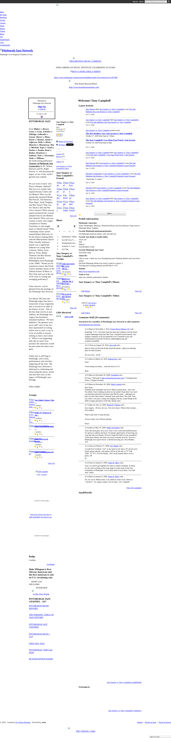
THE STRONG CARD (85, 731)
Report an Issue (150, 722)
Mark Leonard (116, 384)
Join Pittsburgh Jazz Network (89, 325)
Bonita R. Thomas (113, 405)
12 (70, 274)
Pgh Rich (89, 174)
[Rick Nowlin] (72, 209)
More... (110, 213)
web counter (42, 474)
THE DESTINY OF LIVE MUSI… (68, 266)
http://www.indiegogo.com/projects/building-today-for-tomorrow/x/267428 (85, 77)
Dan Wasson (90, 109)
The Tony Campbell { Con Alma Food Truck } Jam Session (110, 140)
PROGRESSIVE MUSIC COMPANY (85, 61)
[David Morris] (72, 191)
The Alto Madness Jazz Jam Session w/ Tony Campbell (110, 122)
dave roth (112, 345)
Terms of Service (165, 722)
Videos (58, 162)
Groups (59, 154)
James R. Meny (113, 463)
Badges (140, 722)
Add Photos (85, 291)
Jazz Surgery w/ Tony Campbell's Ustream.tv (124, 711)
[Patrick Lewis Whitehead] (66, 191)
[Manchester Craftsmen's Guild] (29, 390)
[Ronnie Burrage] (59, 184)
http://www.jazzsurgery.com (89, 271)
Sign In (141, 1)
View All (51, 463)
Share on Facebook (66, 142)
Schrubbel (114, 375)
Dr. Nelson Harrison (22, 722)
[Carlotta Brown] (66, 203)
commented (97, 174)
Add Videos (85, 313)
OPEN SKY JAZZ (37, 643)
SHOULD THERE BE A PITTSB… (67, 281)
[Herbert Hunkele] (66, 184)
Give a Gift (69, 317)
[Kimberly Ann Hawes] (72, 203)
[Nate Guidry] (66, 209)
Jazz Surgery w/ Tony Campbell (97, 120)
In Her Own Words (41, 594)
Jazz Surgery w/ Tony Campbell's (112, 109)
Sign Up (135, 1)
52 (65, 289)
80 (65, 274)
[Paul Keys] (72, 184)
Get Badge (51, 564)
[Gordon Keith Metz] (59, 197)
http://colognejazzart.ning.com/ (113, 378)
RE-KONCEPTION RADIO (41, 659)
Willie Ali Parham (113, 428)
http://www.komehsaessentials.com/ (84, 87)
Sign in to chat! (154, 736)
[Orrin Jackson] (59, 209)
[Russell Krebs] (59, 191)
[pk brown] (66, 197)
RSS (80, 215)
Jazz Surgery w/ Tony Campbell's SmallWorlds (124, 682)
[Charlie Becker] (59, 203)
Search (169, 1)
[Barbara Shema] (72, 197)
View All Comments (133, 488)
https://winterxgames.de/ (44, 452)
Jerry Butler (114, 446)
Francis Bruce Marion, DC (120, 329)
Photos (58, 157)
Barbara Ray (112, 359)
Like (60, 135)
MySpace (62, 145)
